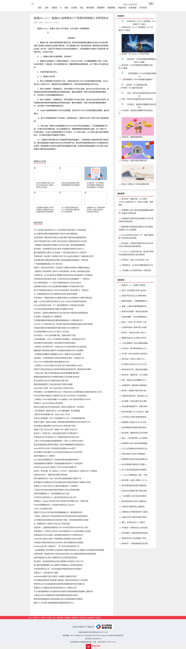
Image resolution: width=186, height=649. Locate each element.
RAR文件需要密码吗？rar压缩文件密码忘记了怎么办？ (55, 505)
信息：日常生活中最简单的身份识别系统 (137, 99)
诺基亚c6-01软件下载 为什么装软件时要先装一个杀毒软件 (56, 486)
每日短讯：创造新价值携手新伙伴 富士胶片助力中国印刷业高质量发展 (61, 312)
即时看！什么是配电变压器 (132, 88)
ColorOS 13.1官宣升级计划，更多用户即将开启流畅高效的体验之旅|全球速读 (63, 324)
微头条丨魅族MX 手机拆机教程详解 (135, 184)
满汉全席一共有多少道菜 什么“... (134, 359)
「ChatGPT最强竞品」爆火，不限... (135, 475)
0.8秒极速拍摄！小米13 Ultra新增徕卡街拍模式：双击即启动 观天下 (60, 339)
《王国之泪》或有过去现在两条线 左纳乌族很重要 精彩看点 (56, 373)
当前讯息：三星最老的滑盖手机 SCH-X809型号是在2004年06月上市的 (61, 527)
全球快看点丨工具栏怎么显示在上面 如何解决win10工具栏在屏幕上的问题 (62, 531)
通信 (66, 7)
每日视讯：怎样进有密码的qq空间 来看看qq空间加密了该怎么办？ (59, 561)
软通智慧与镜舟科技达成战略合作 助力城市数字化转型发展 (136, 220)
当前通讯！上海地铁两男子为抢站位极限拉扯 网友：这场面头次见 (59, 358)
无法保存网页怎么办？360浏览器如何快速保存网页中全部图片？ (58, 569)
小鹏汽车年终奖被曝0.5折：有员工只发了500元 (52, 414)
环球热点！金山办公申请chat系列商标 (48, 403)
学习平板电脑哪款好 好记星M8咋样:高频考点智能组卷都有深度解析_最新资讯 (63, 591)
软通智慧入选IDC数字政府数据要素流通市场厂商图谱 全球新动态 (136, 211)
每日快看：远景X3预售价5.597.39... (135, 480)
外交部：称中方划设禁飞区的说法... (135, 354)
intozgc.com (105, 635)
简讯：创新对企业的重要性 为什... (134, 380)
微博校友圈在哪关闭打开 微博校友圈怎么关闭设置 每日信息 (56, 376)
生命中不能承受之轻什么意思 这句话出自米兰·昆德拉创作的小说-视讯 (45, 185)
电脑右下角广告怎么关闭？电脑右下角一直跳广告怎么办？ (56, 429)
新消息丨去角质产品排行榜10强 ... (134, 391)
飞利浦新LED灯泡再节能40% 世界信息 (136, 270)
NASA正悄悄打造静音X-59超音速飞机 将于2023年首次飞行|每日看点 (60, 395)
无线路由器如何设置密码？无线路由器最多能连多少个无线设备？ (59, 463)
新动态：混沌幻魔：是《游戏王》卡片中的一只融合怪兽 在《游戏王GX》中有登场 (65, 471)
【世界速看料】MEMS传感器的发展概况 (137, 79)
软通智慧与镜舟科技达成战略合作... (135, 459)
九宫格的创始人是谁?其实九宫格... (135, 327)
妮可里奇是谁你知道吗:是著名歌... (134, 485)
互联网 (54, 7)
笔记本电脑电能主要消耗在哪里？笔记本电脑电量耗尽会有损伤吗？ (59, 444)
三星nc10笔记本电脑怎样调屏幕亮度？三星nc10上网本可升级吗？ (59, 441)
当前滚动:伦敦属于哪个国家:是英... (135, 491)
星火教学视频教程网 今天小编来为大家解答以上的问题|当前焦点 (58, 565)
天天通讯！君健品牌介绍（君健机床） (48, 316)
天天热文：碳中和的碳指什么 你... (134, 348)
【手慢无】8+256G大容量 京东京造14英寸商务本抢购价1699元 (58, 365)
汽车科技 (143, 7)
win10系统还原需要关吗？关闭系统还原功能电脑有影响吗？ (57, 459)
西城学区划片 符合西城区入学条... (134, 538)
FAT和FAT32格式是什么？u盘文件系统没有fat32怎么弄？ (56, 497)
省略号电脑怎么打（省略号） (45, 456)
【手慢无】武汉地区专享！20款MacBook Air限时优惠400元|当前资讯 (60, 346)
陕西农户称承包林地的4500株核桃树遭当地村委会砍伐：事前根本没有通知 (62, 369)
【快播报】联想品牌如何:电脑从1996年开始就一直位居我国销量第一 (60, 245)
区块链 (74, 7)
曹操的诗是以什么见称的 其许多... (134, 338)
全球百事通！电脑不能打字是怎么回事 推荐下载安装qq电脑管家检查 (60, 237)
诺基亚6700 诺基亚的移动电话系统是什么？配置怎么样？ (56, 587)
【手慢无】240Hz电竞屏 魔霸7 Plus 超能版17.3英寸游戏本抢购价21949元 (62, 399)
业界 (47, 7)
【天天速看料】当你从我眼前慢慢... (135, 343)
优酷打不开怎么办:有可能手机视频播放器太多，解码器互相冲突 (58, 512)
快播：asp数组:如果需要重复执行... (135, 306)
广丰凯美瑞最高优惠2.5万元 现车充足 (48, 264)
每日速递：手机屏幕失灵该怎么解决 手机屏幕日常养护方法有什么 (59, 248)
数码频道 (90, 7)
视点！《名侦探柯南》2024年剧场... (135, 438)
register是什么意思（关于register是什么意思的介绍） (54, 388)
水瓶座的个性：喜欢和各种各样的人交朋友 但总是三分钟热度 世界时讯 (96, 209)
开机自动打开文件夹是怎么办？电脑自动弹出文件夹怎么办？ (57, 437)
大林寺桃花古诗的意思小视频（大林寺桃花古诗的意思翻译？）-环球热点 (61, 279)
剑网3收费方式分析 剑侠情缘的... (134, 454)
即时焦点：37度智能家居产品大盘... (135, 543)
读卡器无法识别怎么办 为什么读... (134, 364)
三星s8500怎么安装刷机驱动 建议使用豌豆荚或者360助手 (56, 595)
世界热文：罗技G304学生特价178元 (135, 260)
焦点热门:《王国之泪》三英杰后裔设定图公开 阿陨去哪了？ (56, 433)
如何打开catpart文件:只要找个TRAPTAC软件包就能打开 (55, 467)
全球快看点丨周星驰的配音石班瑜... (135, 533)
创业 (82, 7)
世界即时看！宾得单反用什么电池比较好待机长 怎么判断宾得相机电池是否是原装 (65, 553)
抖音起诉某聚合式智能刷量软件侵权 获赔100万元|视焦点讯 (56, 328)
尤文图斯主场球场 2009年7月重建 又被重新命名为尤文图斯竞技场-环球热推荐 (45, 209)
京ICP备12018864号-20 (93, 638)
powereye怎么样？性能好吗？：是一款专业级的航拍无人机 (56, 546)
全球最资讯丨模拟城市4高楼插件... (135, 385)
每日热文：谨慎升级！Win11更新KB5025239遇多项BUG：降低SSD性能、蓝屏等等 (136, 202)
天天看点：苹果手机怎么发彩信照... (135, 528)
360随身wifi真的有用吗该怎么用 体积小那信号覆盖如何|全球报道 (58, 542)
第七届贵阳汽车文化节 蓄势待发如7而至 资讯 (51, 380)
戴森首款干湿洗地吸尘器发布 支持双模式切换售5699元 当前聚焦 (58, 350)
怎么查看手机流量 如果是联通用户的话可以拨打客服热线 (55, 233)
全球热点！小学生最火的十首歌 (46, 572)
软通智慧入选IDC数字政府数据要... (135, 443)
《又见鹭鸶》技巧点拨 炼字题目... (134, 496)
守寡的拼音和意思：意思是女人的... (135, 396)
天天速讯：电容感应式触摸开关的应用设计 (136, 112)
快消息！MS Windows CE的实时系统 (135, 54)
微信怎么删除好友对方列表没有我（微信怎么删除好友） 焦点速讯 (59, 407)
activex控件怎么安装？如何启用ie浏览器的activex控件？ (55, 448)
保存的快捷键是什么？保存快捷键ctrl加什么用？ (52, 493)
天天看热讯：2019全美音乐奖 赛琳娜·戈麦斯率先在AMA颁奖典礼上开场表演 (95, 185)
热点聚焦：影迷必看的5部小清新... (135, 401)
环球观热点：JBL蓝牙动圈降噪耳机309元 (137, 265)
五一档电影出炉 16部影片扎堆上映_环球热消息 (52, 523)
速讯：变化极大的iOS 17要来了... (134, 522)
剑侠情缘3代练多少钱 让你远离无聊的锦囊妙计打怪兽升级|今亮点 (59, 286)
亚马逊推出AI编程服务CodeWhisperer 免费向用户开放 (54, 425)
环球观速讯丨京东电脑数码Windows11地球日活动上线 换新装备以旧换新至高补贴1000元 (68, 392)
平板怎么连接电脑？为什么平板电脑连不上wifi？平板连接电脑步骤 (59, 418)
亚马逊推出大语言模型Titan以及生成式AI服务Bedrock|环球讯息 (58, 452)
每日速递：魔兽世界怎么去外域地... (135, 433)
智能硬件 (101, 7)
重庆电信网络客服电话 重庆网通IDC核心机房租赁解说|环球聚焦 (58, 599)
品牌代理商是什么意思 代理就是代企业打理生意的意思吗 (55, 557)
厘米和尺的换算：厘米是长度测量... (135, 311)
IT (61, 7)
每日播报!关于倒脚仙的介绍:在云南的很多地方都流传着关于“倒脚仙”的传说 (62, 482)
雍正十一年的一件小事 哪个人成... (134, 322)
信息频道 (132, 7)
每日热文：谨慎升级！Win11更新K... (135, 375)
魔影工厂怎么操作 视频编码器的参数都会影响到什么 (54, 602)
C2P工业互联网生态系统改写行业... (135, 449)
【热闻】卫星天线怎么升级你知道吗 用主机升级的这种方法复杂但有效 (61, 516)
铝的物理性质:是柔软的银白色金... (134, 427)
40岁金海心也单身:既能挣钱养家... (134, 417)
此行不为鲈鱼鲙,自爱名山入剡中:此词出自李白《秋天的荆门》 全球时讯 (61, 290)
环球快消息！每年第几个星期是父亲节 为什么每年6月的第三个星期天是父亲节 (64, 256)
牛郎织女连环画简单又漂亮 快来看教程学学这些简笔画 (70, 184)
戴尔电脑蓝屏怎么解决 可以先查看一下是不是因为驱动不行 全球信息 (60, 252)
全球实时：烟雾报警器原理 (132, 137)
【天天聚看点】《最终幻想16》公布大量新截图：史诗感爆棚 (57, 410)
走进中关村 (113, 635)
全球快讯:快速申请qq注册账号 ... (134, 507)
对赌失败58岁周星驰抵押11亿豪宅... (135, 512)
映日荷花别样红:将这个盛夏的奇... (134, 501)
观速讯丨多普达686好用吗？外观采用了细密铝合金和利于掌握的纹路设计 (62, 267)
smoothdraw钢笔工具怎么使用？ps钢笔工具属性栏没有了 (56, 576)
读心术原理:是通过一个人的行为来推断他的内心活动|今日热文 (57, 282)
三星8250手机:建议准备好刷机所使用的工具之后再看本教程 (56, 489)
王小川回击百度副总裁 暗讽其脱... (134, 470)
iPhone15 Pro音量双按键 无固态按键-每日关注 (51, 361)
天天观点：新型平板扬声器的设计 (134, 160)
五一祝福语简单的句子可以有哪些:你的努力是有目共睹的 (55, 294)
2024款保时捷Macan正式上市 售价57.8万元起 (51, 331)
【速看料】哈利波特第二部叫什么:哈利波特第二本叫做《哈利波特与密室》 (62, 271)
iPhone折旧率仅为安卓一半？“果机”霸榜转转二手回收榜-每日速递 (59, 305)
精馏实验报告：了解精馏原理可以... (135, 301)
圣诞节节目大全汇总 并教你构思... (134, 296)
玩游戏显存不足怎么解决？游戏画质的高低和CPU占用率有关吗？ (59, 535)
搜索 (151, 3)
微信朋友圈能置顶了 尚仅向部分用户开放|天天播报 (53, 384)
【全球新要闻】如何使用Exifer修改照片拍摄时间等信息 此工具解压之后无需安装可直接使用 (69, 550)
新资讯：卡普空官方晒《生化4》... (135, 333)
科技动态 (122, 7)
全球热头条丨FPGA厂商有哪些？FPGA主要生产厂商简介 (136, 28)
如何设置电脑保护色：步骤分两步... (135, 406)
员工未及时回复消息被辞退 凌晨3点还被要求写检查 (53, 309)
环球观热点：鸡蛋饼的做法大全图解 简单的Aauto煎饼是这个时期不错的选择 (63, 297)
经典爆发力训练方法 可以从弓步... (134, 422)
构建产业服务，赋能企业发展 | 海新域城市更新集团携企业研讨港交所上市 (62, 422)
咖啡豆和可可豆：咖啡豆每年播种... (135, 369)
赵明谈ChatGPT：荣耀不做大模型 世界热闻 (50, 474)
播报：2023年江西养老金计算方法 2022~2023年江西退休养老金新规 (60, 301)
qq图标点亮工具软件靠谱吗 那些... (134, 517)
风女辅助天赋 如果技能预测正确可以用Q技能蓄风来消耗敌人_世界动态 (61, 260)
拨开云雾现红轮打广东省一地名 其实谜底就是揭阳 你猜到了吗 (57, 478)
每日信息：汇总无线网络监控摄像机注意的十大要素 (136, 66)
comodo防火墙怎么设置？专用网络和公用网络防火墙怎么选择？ (58, 538)
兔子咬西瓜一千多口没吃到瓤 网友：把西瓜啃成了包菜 (55, 335)
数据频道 (111, 7)
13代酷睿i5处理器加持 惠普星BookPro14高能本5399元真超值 (57, 354)
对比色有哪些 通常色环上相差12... (134, 464)
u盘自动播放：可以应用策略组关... (135, 317)
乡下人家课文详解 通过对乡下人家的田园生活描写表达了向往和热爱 (70, 209)
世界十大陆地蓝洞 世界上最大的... (134, 290)
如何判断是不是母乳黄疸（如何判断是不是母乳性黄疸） (55, 343)
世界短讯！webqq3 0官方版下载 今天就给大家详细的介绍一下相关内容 (61, 501)
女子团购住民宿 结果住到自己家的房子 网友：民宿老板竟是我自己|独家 (61, 520)
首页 (40, 7)
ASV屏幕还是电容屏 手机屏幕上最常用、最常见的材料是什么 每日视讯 (61, 580)
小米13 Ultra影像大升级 (43, 508)
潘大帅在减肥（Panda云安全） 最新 (135, 412)
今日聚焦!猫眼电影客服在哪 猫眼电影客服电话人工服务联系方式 (58, 320)
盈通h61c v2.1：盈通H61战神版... (134, 285)
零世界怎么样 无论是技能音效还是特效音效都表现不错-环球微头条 (59, 584)
